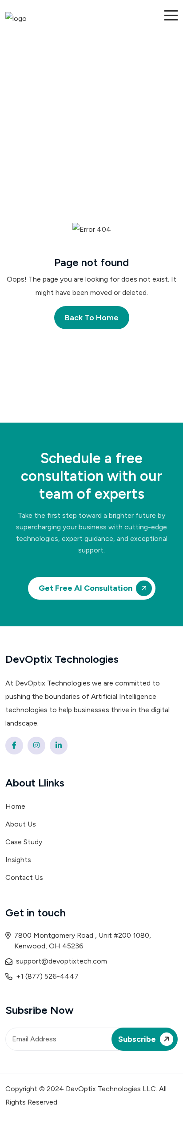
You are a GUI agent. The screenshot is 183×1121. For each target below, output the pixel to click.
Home (15, 806)
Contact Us (24, 877)
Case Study (23, 842)
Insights (18, 859)
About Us (20, 824)
